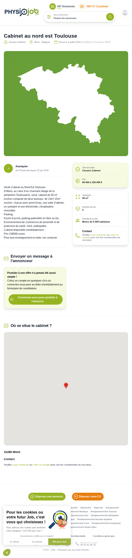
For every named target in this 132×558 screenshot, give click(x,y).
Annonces (66, 6)
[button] (7, 552)
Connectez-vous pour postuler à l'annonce (37, 299)
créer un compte (41, 464)
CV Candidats (97, 6)
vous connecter (98, 235)
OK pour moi (59, 541)
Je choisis (37, 541)
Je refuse (14, 541)
